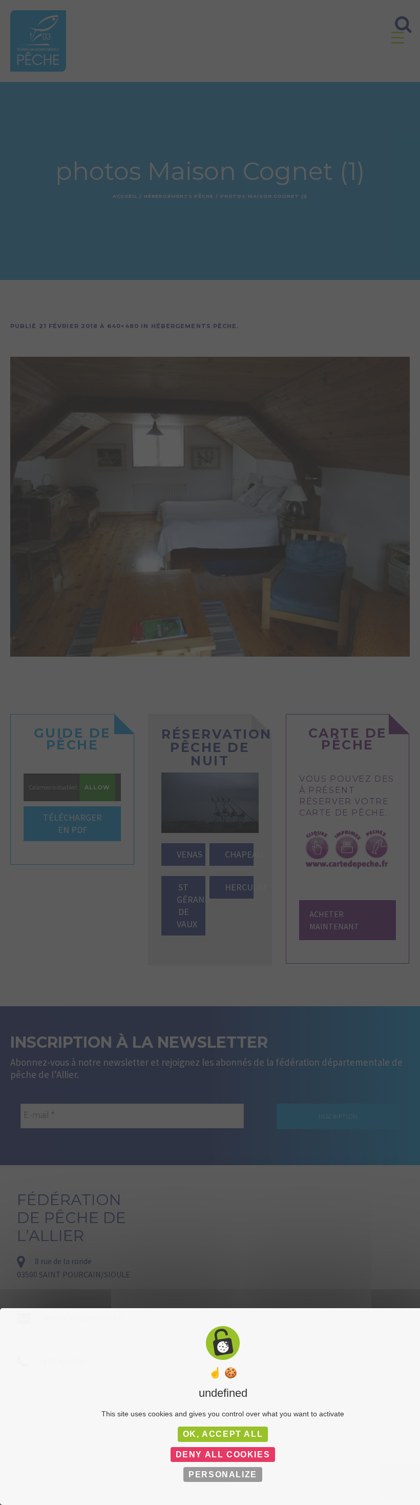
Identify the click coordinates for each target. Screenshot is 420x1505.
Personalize (222, 1474)
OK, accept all (223, 1434)
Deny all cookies (223, 1454)
